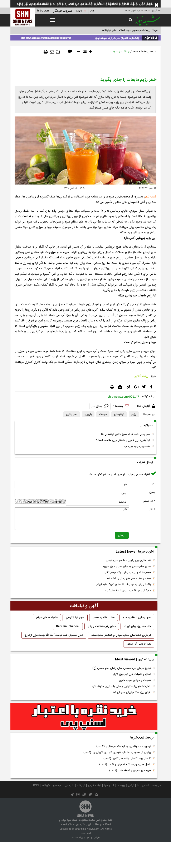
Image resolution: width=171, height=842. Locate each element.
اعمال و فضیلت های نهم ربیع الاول (132, 674)
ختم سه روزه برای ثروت (137, 626)
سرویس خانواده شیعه (144, 51)
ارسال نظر (97, 406)
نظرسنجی (69, 785)
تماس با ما (43, 10)
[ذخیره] (58, 51)
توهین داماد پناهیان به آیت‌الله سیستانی (123, 746)
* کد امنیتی (148, 501)
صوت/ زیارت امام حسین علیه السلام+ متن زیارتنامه (130, 30)
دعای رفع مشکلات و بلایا (102, 626)
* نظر (152, 509)
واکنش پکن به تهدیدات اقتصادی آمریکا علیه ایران (123, 584)
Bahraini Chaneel (67, 626)
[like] (123, 406)
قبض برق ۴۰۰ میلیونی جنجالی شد (132, 692)
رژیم (133, 414)
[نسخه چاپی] (46, 51)
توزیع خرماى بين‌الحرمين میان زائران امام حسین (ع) (121, 668)
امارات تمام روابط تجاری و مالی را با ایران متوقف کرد (121, 686)
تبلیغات (81, 785)
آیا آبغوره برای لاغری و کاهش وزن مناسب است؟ (123, 440)
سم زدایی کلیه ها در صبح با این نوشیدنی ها (125, 434)
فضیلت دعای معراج (47, 617)
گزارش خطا (143, 406)
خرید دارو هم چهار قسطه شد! (130, 770)
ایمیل (152, 492)
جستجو (57, 785)
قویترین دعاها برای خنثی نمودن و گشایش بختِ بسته (121, 635)
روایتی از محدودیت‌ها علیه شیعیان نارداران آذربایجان (117, 752)
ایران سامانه (77, 838)
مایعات (103, 414)
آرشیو (131, 785)
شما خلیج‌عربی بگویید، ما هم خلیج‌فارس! (128, 560)
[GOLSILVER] (83, 716)
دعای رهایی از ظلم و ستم (137, 617)
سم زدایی (71, 414)
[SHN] (22, 17)
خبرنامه (46, 785)
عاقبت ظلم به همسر (103, 617)
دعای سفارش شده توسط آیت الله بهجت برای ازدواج (54, 635)
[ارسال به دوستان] (52, 51)
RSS (36, 785)
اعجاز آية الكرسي (75, 617)
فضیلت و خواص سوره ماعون (135, 680)
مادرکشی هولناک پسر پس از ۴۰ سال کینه (128, 590)
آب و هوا (109, 785)
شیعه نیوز (150, 196)
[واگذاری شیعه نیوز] (85, 37)
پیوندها (121, 785)
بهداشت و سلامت (120, 51)
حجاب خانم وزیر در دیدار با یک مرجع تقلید (127, 572)
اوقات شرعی (94, 785)
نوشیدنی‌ (119, 414)
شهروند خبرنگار (62, 11)
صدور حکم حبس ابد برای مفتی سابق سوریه (127, 566)
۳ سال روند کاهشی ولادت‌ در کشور (127, 758)
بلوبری (88, 414)
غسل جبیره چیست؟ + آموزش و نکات (125, 764)
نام (153, 483)
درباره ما (156, 785)
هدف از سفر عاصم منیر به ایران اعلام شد (129, 578)
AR (92, 11)
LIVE (79, 11)
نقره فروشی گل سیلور (139, 644)
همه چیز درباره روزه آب (137, 446)
